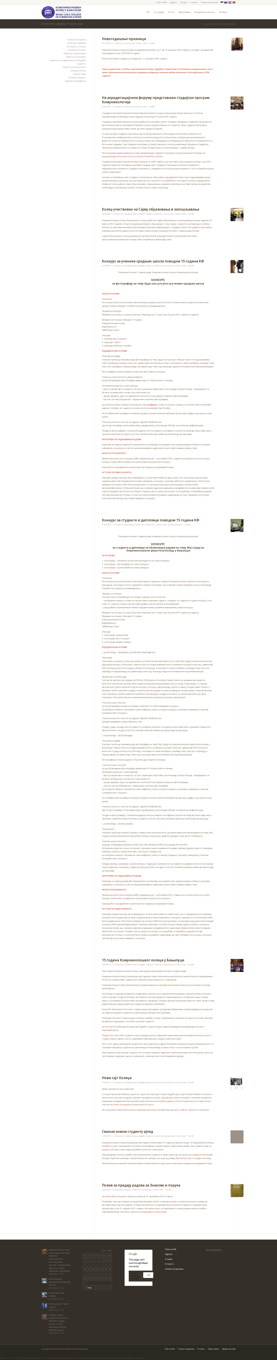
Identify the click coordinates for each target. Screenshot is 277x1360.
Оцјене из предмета (75, 80)
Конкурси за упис (77, 49)
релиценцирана (148, 985)
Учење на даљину (209, 2)
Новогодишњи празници (124, 39)
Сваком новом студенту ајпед (127, 1131)
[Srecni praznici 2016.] (237, 44)
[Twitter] (42, 2)
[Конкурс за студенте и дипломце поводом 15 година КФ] (237, 525)
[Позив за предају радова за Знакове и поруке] (237, 1190)
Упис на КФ (162, 2)
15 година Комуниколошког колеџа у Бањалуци (143, 960)
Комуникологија (130, 161)
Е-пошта (194, 2)
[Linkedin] (57, 2)
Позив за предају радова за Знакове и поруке (141, 1185)
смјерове (165, 1052)
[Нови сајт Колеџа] (237, 1083)
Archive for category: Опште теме (62, 24)
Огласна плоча (78, 70)
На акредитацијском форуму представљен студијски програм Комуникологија (156, 99)
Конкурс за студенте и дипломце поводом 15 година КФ (150, 520)
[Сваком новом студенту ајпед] (237, 1136)
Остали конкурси (175, 524)
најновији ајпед (110, 1030)
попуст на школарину (179, 1047)
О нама (183, 2)
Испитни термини (77, 42)
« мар (89, 1287)
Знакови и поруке (123, 1190)
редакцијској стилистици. (154, 1211)
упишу (105, 1149)
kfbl (153, 43)
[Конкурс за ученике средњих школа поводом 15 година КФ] (237, 266)
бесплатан (181, 1158)
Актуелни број (109, 1196)
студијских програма (202, 1154)
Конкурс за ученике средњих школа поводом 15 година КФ (153, 261)
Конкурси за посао (76, 46)
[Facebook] (47, 2)
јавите (184, 1109)
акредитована (166, 985)
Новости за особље (76, 56)
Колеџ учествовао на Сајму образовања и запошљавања (150, 209)
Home (219, 24)
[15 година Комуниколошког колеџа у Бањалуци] (237, 965)
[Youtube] (52, 2)
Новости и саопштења (125, 43)
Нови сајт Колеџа (117, 1078)
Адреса (173, 2)
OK (148, 1275)
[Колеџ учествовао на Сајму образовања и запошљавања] (237, 214)
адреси (170, 1101)
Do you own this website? (135, 1276)
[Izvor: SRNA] (237, 103)
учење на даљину (122, 1104)
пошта (150, 1104)
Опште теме (141, 43)
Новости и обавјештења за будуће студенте (134, 214)
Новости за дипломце (124, 524)
